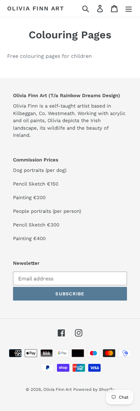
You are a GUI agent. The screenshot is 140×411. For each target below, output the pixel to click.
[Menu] (128, 8)
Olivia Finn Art (35, 8)
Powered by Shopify (93, 389)
